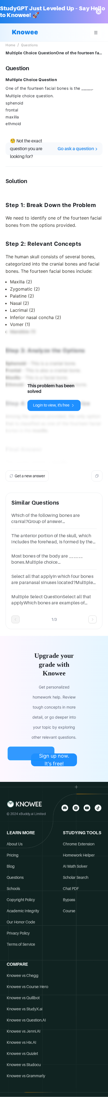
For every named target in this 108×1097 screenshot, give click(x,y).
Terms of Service (21, 944)
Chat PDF (71, 888)
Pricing (13, 855)
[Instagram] (76, 807)
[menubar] (95, 32)
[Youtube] (87, 807)
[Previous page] (15, 619)
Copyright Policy (21, 899)
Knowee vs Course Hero (27, 986)
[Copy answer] (96, 475)
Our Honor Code (21, 922)
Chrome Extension (78, 844)
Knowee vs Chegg (22, 975)
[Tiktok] (98, 807)
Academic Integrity (23, 911)
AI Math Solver (75, 866)
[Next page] (92, 619)
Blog (11, 866)
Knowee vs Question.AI (26, 1020)
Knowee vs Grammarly (26, 1076)
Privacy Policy (18, 933)
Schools (13, 888)
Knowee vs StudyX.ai (24, 1009)
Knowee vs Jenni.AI (23, 1031)
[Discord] (64, 807)
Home (10, 45)
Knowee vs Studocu (24, 1064)
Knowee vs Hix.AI (21, 1042)
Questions (29, 45)
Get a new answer (30, 476)
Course (69, 911)
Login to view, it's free (51, 405)
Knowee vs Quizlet (22, 1053)
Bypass (69, 899)
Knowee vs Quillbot (23, 998)
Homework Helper (79, 855)
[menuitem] (95, 32)
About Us (14, 844)
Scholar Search (75, 877)
